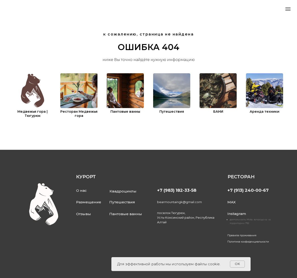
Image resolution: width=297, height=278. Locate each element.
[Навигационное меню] (288, 9)
